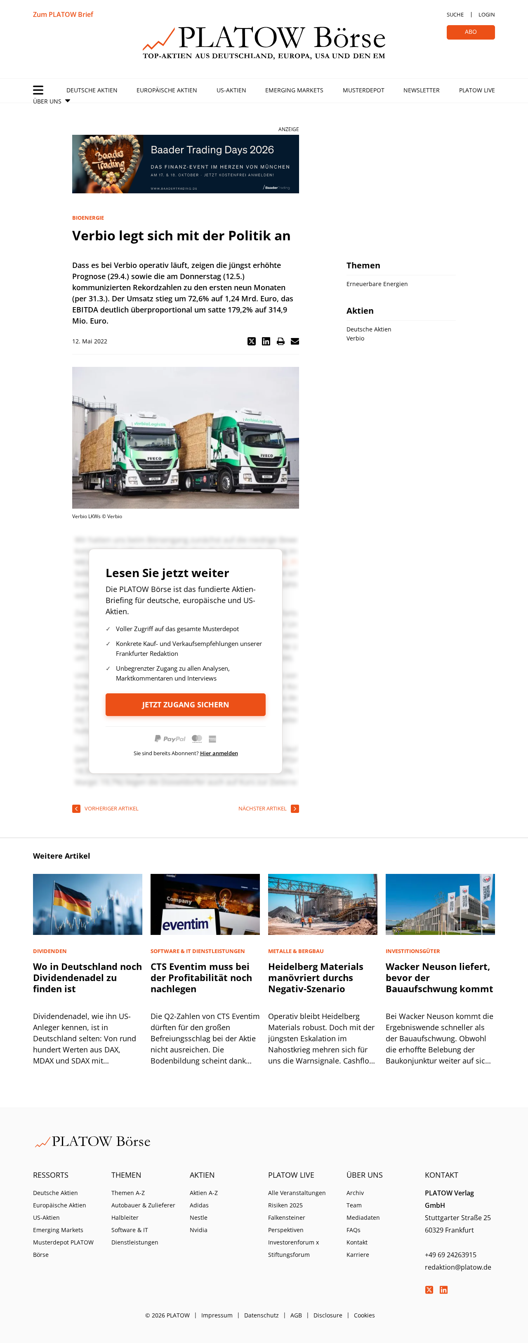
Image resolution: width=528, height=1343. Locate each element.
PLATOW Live (477, 90)
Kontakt (357, 1242)
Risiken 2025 (285, 1205)
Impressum (217, 1315)
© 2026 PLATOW (167, 1315)
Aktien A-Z (204, 1193)
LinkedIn (443, 1290)
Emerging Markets (294, 90)
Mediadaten (363, 1217)
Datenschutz (261, 1315)
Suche (455, 14)
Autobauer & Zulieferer (143, 1205)
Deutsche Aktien (92, 90)
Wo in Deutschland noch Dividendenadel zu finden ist (87, 977)
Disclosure (328, 1315)
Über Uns (47, 101)
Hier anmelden (219, 753)
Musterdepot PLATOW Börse (63, 1248)
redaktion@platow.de (458, 1267)
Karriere (357, 1254)
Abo (471, 31)
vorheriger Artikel (112, 808)
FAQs (353, 1230)
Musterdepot (363, 90)
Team (354, 1205)
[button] (252, 341)
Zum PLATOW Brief (63, 14)
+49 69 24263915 (450, 1254)
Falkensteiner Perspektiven (286, 1224)
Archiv (355, 1193)
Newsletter (421, 90)
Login (486, 14)
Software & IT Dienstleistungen (134, 1236)
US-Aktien (231, 90)
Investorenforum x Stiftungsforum (293, 1248)
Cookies (364, 1315)
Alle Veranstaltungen (297, 1193)
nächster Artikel (262, 808)
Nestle (198, 1217)
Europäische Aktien (167, 90)
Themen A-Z (128, 1193)
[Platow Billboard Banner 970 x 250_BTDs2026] (185, 164)
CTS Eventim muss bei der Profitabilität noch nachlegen (201, 977)
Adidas (199, 1205)
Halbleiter (125, 1217)
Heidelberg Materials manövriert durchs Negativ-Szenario (315, 977)
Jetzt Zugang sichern (185, 704)
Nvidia (198, 1230)
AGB (296, 1315)
